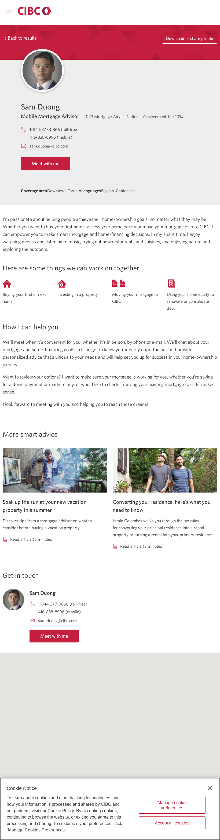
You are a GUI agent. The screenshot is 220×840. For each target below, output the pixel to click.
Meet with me (46, 163)
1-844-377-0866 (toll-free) (54, 129)
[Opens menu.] (9, 10)
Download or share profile (189, 38)
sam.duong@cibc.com (49, 146)
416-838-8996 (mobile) (51, 137)
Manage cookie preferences (172, 805)
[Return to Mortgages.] (34, 11)
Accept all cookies (172, 823)
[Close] (210, 788)
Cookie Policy (60, 810)
